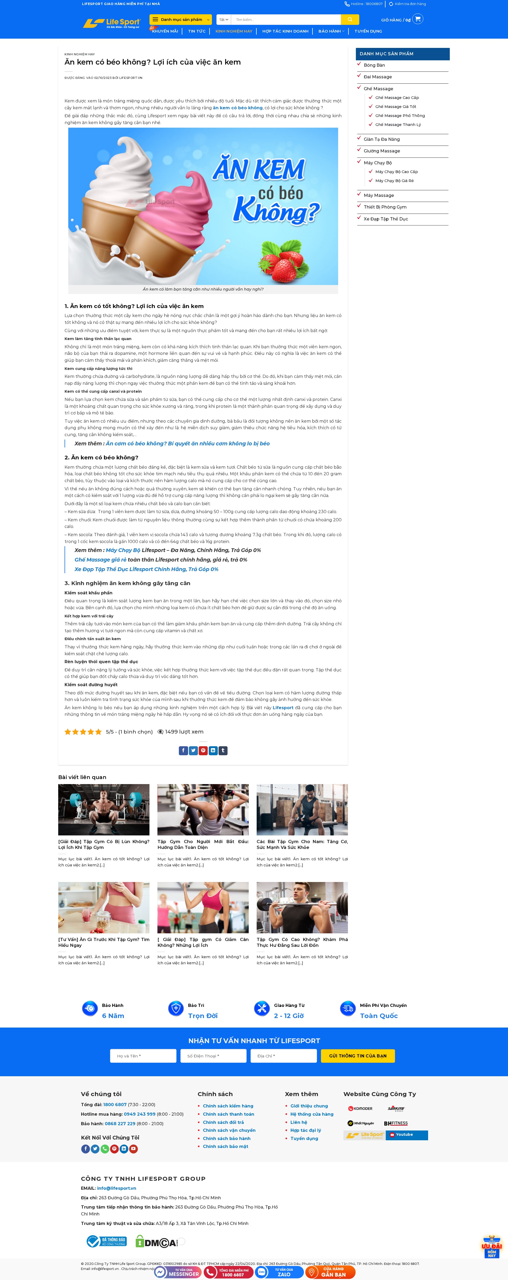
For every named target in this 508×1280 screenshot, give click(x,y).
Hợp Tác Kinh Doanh (285, 31)
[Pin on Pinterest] (203, 750)
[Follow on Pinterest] (114, 1149)
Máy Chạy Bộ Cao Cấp (396, 171)
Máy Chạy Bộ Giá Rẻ (394, 180)
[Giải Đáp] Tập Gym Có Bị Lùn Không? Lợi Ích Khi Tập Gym (103, 844)
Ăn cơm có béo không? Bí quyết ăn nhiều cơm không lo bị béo (188, 443)
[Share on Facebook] (183, 750)
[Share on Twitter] (193, 750)
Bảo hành (330, 31)
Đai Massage (378, 76)
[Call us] (105, 1149)
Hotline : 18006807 (367, 4)
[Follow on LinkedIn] (124, 1149)
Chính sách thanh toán (228, 1114)
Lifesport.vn (131, 78)
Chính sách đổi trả (223, 1122)
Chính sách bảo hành (227, 1138)
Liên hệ (299, 1122)
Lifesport (283, 707)
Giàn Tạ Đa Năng (382, 139)
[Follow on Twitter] (95, 1149)
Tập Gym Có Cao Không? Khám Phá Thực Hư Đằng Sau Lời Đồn (302, 942)
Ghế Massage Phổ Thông (400, 115)
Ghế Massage (378, 88)
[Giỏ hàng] (402, 26)
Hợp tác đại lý (306, 1130)
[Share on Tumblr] (223, 750)
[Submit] (350, 19)
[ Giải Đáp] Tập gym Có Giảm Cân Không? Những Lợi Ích (203, 942)
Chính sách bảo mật (225, 1146)
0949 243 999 (140, 1114)
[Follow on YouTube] (133, 1149)
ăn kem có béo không (238, 107)
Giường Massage (382, 150)
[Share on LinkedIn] (213, 750)
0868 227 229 (120, 1123)
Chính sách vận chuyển (229, 1130)
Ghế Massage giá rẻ (100, 560)
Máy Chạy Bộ (123, 550)
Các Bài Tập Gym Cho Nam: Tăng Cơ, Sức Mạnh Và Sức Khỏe (302, 844)
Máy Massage (379, 195)
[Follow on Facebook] (85, 1149)
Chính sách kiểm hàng (228, 1106)
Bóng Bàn (374, 65)
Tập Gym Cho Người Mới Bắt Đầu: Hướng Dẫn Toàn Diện (203, 844)
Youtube (404, 1134)
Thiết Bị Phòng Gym (385, 207)
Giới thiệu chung (309, 1106)
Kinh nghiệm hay (234, 31)
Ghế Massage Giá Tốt (395, 106)
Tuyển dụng (368, 31)
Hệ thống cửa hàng (312, 1114)
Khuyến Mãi (165, 31)
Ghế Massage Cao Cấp (397, 97)
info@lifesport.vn (116, 1188)
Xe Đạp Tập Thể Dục (386, 218)
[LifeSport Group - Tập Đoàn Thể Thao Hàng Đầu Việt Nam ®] (112, 23)
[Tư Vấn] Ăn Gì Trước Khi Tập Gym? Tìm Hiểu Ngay (103, 942)
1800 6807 (115, 1104)
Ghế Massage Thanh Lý (398, 124)
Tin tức (197, 31)
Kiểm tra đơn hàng (410, 4)
